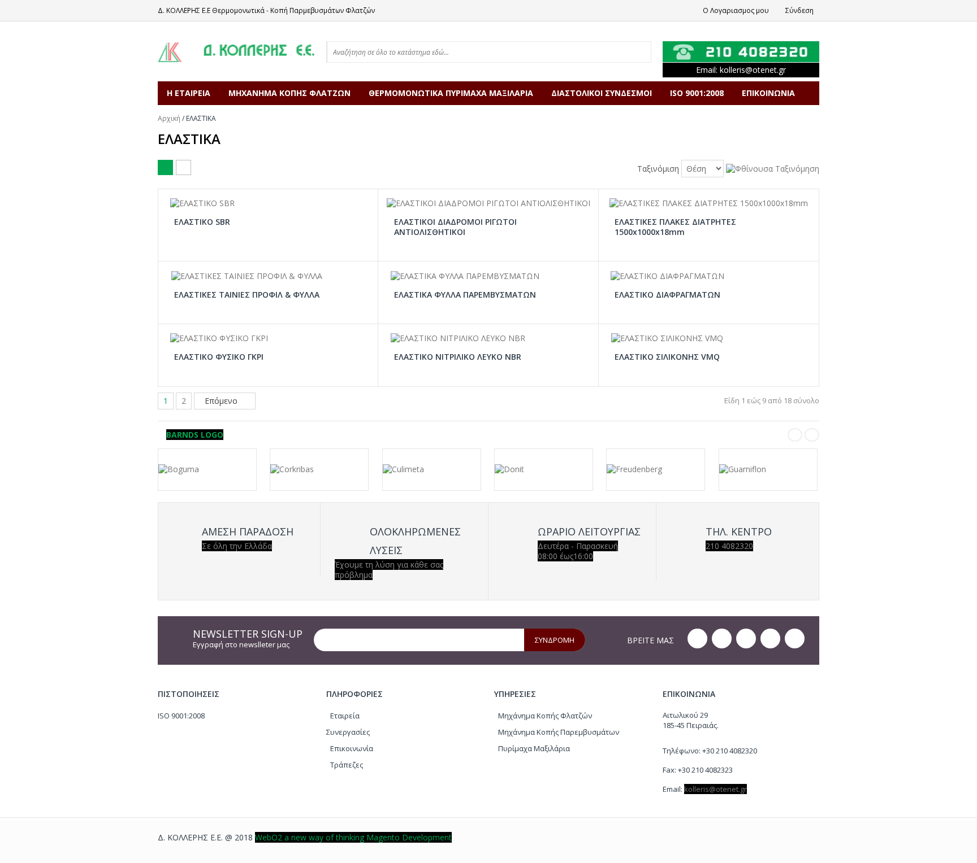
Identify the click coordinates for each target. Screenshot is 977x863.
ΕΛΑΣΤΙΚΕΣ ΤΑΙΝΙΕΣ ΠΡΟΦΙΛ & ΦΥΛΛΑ (246, 295)
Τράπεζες (346, 765)
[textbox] (442, 52)
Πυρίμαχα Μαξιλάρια (534, 748)
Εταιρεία (345, 716)
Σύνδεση (799, 10)
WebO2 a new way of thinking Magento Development (353, 837)
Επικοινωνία (351, 748)
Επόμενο (222, 400)
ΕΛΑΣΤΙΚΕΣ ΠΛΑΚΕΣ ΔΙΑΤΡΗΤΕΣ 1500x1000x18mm (675, 227)
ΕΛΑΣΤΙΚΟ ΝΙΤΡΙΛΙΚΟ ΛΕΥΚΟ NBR (457, 357)
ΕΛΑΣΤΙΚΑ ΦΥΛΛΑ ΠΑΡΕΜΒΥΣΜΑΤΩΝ (465, 295)
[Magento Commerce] (236, 51)
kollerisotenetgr (753, 69)
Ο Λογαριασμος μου (736, 10)
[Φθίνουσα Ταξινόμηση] (772, 167)
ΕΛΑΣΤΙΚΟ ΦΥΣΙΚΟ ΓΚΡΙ (218, 357)
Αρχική (169, 118)
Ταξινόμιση (658, 169)
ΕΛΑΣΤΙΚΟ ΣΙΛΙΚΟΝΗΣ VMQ (667, 357)
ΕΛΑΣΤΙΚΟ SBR (202, 222)
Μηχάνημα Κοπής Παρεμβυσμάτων (558, 732)
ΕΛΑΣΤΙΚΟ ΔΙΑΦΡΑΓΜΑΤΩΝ (667, 295)
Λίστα (183, 167)
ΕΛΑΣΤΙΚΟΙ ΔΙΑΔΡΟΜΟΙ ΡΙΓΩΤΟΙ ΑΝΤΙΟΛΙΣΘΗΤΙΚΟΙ (455, 227)
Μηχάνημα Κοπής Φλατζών (545, 716)
